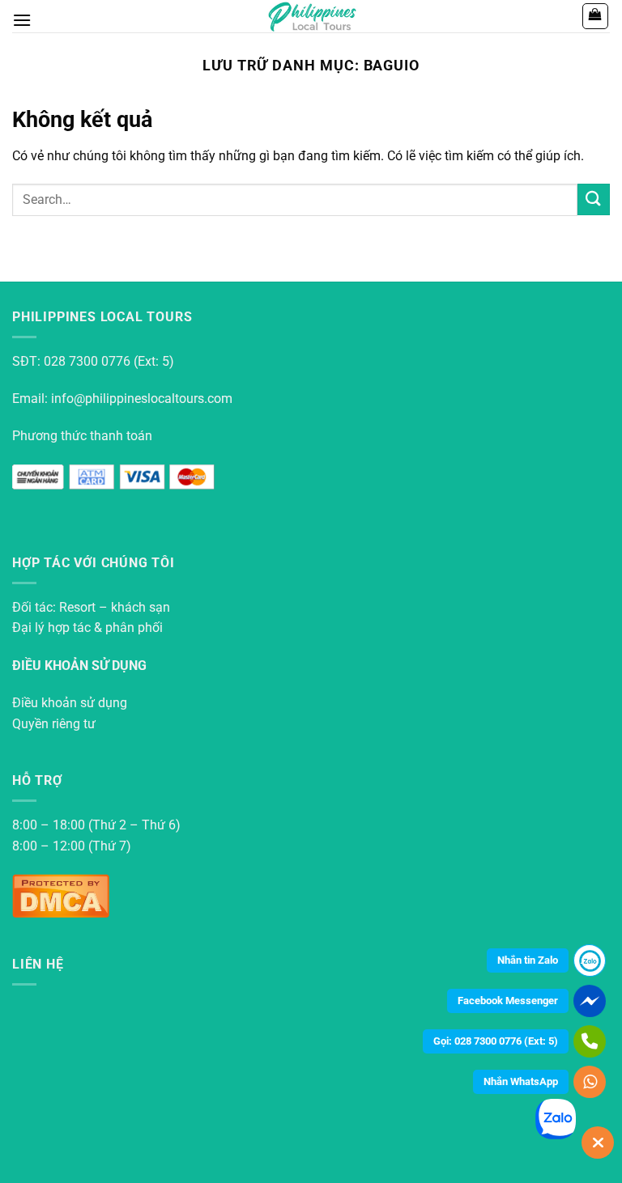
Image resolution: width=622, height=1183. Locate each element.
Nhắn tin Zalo (527, 960)
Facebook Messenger (508, 1000)
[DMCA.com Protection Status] (60, 894)
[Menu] (22, 20)
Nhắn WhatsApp (521, 1081)
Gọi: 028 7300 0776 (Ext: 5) (495, 1041)
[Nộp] (593, 199)
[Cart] (595, 16)
